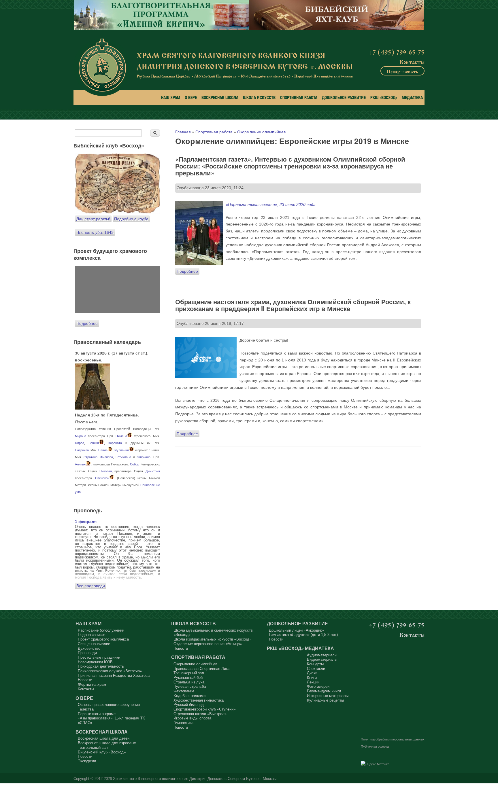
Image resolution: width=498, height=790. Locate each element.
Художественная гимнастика (198, 700)
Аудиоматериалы (322, 655)
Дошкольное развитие (344, 97)
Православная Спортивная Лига (201, 668)
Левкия (93, 443)
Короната (115, 443)
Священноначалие (94, 644)
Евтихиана (123, 457)
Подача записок (91, 634)
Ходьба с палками (189, 696)
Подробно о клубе (131, 219)
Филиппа (106, 457)
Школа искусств (259, 97)
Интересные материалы (327, 696)
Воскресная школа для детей (103, 738)
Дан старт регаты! (93, 219)
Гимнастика (183, 723)
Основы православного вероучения (109, 704)
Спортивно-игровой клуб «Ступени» (204, 709)
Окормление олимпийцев (261, 132)
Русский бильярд (188, 704)
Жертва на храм (92, 684)
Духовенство (89, 648)
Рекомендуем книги (324, 691)
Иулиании (121, 450)
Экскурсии (87, 761)
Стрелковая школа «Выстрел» (200, 714)
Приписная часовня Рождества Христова (114, 675)
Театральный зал (93, 747)
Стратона (90, 457)
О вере (191, 97)
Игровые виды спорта (192, 718)
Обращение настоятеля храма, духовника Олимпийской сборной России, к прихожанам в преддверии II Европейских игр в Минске (293, 305)
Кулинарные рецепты (325, 700)
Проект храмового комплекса (103, 639)
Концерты (315, 664)
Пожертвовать (402, 71)
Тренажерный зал (188, 673)
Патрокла (82, 450)
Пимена (121, 436)
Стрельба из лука (188, 682)
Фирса (79, 443)
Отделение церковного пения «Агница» (207, 644)
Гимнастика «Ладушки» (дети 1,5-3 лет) (303, 634)
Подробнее (188, 271)
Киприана (143, 457)
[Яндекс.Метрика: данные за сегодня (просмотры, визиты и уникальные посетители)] (375, 764)
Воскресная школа (219, 97)
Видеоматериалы (322, 659)
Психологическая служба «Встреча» (110, 671)
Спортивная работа (298, 97)
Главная (183, 132)
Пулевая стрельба (189, 686)
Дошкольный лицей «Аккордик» (296, 630)
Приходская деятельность (101, 666)
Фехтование (183, 691)
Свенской (102, 478)
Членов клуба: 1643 (95, 232)
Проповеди (87, 653)
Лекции (313, 682)
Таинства (86, 709)
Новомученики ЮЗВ (95, 662)
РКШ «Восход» (383, 97)
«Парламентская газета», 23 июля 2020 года (271, 204)
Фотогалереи (318, 686)
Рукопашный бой (188, 677)
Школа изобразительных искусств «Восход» (212, 639)
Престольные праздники (99, 657)
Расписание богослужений (101, 630)
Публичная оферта (375, 746)
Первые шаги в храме (97, 714)
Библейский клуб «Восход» (102, 752)
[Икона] (92, 408)
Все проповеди (90, 585)
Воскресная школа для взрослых (107, 743)
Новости (85, 680)
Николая (105, 471)
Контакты (412, 61)
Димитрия (153, 471)
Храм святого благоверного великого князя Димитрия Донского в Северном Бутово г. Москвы (194, 779)
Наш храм (170, 97)
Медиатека (412, 97)
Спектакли (316, 668)
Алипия (80, 464)
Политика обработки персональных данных (393, 739)
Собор (134, 464)
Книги (312, 677)
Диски (312, 673)
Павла (102, 450)
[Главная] (102, 67)
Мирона (80, 436)
